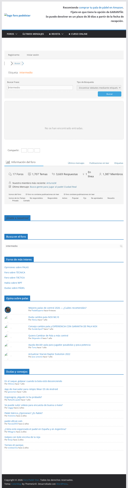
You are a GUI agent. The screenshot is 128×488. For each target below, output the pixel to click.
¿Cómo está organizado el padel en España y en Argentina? (35, 429)
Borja (10, 439)
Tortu (34, 347)
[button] (15, 34)
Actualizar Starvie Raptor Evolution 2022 (49, 354)
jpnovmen (12, 391)
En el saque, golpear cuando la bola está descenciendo (33, 381)
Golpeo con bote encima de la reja (22, 437)
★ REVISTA (54, 33)
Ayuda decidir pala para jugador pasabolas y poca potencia (59, 344)
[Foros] (7, 63)
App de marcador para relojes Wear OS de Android (31, 389)
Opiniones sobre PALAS (16, 267)
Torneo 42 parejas (14, 445)
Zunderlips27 (37, 329)
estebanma (13, 447)
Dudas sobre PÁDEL (14, 287)
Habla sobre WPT (13, 282)
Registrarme (13, 54)
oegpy (10, 407)
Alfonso (11, 383)
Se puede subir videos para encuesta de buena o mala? (34, 405)
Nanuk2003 (13, 423)
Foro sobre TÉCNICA (14, 272)
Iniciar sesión (33, 54)
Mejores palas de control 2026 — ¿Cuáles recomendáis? (57, 307)
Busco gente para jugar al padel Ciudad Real (53, 186)
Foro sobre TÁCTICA (14, 277)
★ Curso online (78, 33)
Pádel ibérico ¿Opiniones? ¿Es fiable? (24, 413)
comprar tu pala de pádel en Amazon (101, 7)
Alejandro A (37, 338)
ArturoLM (51, 183)
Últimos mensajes (33, 33)
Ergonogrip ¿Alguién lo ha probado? (23, 397)
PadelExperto (37, 310)
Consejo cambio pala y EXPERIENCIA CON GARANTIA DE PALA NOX (62, 326)
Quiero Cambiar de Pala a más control (48, 335)
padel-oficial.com (13, 421)
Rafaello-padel (14, 399)
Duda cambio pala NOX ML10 (43, 317)
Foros (10, 33)
